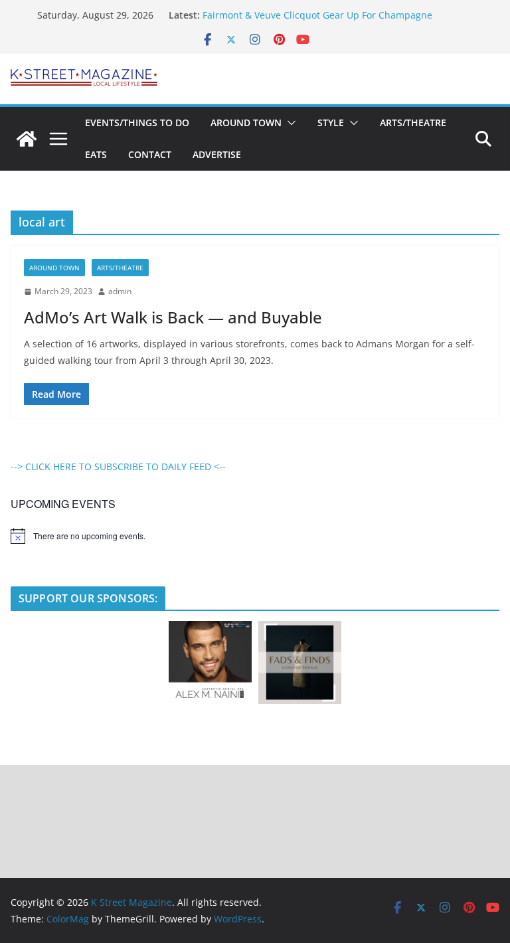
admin (119, 291)
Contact (149, 154)
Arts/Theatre (413, 122)
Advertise (217, 154)
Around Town (246, 122)
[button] (289, 123)
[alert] (255, 536)
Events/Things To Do (137, 122)
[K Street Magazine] (26, 139)
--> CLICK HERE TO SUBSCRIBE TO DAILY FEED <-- (118, 466)
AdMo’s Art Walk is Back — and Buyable (173, 317)
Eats (96, 154)
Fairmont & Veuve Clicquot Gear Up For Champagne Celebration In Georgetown (317, 22)
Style (330, 122)
